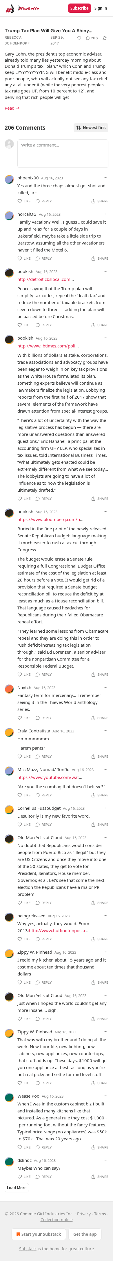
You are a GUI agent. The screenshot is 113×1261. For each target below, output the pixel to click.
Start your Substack (41, 1234)
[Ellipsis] (105, 177)
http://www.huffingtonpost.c (57, 930)
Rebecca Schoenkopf (17, 40)
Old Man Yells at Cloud (39, 837)
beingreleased (31, 915)
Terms (100, 1214)
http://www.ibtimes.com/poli (46, 346)
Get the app (85, 1234)
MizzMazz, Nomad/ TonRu (43, 769)
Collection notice (57, 1219)
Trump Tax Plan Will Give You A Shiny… (48, 30)
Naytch (24, 687)
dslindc (24, 1160)
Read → (12, 108)
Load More (17, 1187)
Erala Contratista (33, 731)
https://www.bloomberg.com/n (48, 519)
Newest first (94, 127)
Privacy (84, 1214)
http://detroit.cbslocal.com (43, 279)
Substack (28, 1248)
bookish (25, 271)
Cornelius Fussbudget (39, 808)
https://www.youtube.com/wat (48, 777)
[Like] (79, 38)
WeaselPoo (28, 1096)
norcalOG (27, 214)
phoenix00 (28, 178)
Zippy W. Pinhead (34, 952)
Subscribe (79, 8)
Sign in (100, 8)
